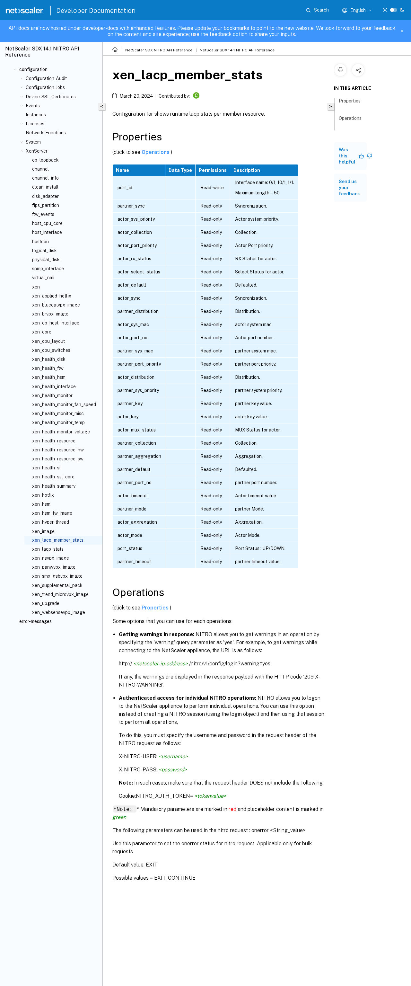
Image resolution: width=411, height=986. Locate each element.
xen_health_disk (49, 359)
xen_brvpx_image (50, 313)
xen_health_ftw (48, 368)
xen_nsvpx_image (50, 558)
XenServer (37, 151)
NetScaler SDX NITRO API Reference (158, 50)
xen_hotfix (43, 495)
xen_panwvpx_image (53, 567)
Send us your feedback (349, 187)
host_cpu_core (47, 223)
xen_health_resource (53, 440)
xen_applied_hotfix (51, 295)
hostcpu (40, 241)
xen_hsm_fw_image (52, 513)
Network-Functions (46, 132)
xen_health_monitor (52, 395)
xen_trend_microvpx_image (60, 594)
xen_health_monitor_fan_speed (64, 404)
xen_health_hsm (49, 377)
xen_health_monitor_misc (58, 413)
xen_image (43, 531)
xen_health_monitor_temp (58, 422)
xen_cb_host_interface (55, 322)
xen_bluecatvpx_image (56, 304)
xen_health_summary (53, 486)
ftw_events (43, 214)
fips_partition (45, 205)
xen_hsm (41, 504)
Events (33, 105)
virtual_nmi (43, 277)
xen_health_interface (54, 386)
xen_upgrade (45, 603)
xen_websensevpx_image (58, 612)
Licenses (35, 123)
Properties (156, 608)
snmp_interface (48, 268)
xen (36, 286)
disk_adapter (45, 196)
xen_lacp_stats (48, 549)
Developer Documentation (96, 10)
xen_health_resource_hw (58, 449)
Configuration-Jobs (45, 87)
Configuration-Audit (46, 78)
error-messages (35, 621)
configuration (33, 69)
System (33, 142)
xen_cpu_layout (48, 341)
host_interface (47, 232)
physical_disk (46, 259)
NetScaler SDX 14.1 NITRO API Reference (237, 50)
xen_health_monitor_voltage (61, 431)
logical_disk (44, 250)
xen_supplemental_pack (57, 585)
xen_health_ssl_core (53, 476)
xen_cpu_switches (51, 350)
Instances (36, 114)
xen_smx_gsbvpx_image (57, 576)
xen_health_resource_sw (57, 458)
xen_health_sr (46, 467)
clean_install (45, 187)
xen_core (41, 331)
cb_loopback (45, 160)
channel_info (45, 178)
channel (40, 169)
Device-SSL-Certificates (51, 96)
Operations (156, 152)
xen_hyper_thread (50, 522)
